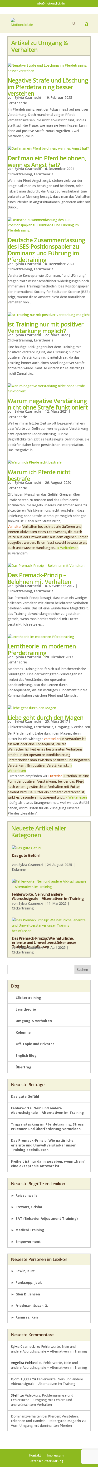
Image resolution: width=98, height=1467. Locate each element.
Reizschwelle (26, 1195)
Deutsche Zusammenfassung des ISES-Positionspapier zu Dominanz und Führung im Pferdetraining (46, 250)
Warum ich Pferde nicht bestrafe (39, 475)
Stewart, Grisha (28, 1207)
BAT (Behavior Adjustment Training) (46, 1218)
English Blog (26, 1055)
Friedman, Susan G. (31, 1305)
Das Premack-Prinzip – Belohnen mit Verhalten (39, 578)
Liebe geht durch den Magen (45, 717)
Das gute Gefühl (25, 855)
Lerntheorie (17, 103)
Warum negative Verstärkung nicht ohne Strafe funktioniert (48, 404)
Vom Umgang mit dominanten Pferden (41, 1425)
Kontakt (35, 1455)
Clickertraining (20, 174)
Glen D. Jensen (27, 1294)
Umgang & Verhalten (72, 727)
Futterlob (55, 776)
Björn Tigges (21, 1379)
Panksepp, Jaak (28, 1282)
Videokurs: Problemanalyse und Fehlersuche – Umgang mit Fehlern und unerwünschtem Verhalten (42, 1400)
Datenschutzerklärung (46, 1461)
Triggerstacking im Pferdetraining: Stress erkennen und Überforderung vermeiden (47, 1126)
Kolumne (19, 869)
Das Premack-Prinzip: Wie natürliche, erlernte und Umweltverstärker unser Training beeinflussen (44, 942)
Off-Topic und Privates (35, 1044)
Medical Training (29, 1230)
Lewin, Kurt (25, 1271)
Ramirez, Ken (26, 1317)
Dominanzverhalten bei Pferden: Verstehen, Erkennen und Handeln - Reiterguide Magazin (46, 1418)
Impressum (55, 1455)
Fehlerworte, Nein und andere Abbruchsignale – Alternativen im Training (48, 896)
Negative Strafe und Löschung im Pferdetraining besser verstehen (48, 86)
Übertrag (23, 1067)
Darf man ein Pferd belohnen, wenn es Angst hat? (47, 161)
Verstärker (52, 738)
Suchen (82, 969)
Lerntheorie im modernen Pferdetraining (42, 649)
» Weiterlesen (67, 547)
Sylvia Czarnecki (28, 97)
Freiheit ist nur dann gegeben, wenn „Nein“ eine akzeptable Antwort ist (48, 1163)
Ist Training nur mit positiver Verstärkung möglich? (45, 327)
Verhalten (15, 526)
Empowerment (28, 1241)
